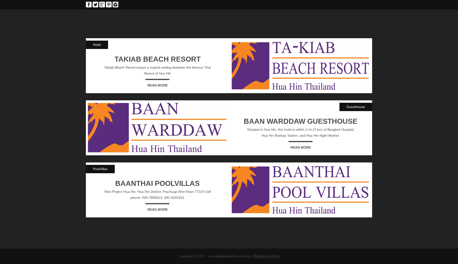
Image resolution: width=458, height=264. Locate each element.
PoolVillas (100, 169)
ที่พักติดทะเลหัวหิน (266, 256)
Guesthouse (356, 107)
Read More (157, 85)
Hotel (97, 45)
